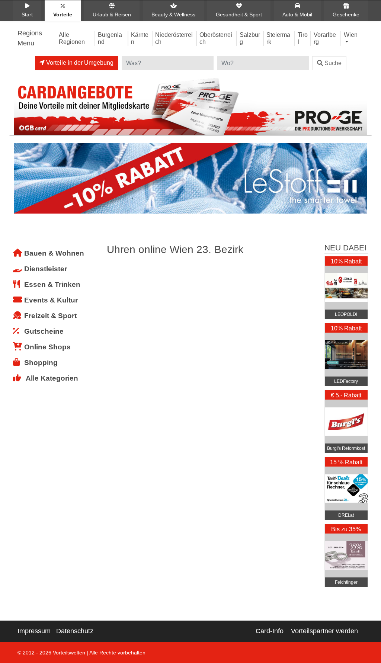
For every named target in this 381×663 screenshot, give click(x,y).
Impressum (34, 631)
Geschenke (346, 14)
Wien (351, 34)
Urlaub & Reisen (112, 14)
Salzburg (250, 38)
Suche (333, 63)
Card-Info (270, 631)
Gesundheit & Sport (239, 14)
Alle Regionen (72, 38)
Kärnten (139, 38)
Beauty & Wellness (173, 14)
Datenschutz (74, 631)
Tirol (303, 38)
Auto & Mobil (297, 14)
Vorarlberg (325, 38)
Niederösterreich (174, 38)
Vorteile (62, 14)
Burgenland (110, 38)
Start (27, 14)
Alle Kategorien (52, 378)
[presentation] (20, 180)
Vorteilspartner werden (324, 631)
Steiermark (278, 38)
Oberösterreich (215, 38)
